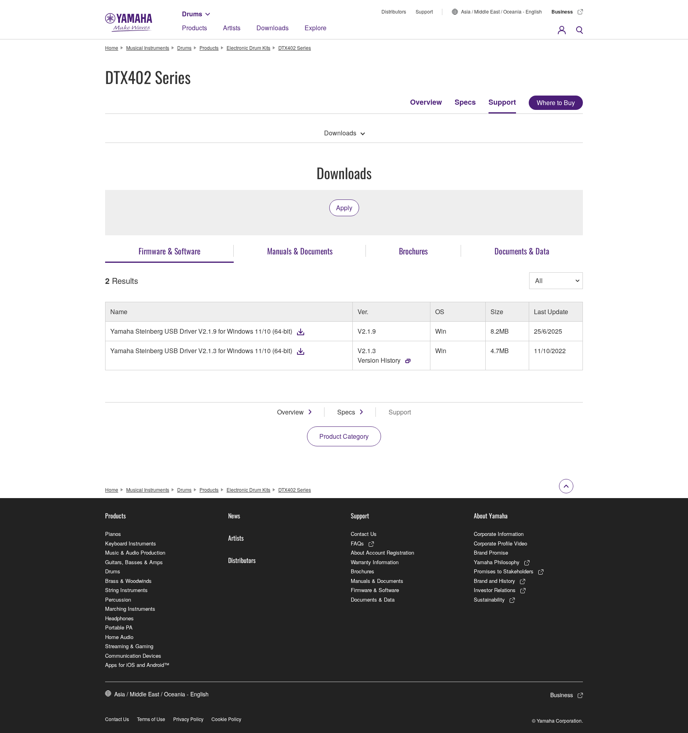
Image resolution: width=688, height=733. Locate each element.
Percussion (118, 599)
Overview (426, 102)
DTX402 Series (294, 47)
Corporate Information (499, 534)
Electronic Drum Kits (248, 47)
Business (562, 11)
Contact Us (364, 534)
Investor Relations (495, 590)
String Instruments (126, 590)
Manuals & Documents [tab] (299, 251)
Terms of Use (151, 718)
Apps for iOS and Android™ (137, 664)
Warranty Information (375, 562)
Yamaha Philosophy (497, 562)
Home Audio (119, 637)
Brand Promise (491, 552)
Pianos (113, 534)
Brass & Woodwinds (128, 580)
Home (111, 47)
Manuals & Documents (377, 580)
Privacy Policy (188, 718)
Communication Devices (133, 655)
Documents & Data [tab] (521, 251)
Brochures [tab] (413, 251)
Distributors (393, 11)
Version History (379, 360)
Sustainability (489, 599)
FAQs (357, 543)
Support (424, 11)
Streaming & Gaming (129, 646)
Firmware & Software (375, 590)
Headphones (119, 618)
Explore (315, 27)
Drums (192, 13)
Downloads (272, 27)
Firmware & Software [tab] (169, 251)
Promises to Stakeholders (504, 571)
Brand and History (494, 580)
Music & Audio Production (135, 552)
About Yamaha (491, 515)
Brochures (362, 571)
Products (194, 27)
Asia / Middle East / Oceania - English (501, 11)
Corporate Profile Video (500, 543)
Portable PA (119, 627)
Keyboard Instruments (130, 543)
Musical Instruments (147, 47)
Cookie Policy (226, 718)
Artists (231, 27)
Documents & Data (373, 599)
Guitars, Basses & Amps (134, 562)
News (234, 515)
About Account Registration (382, 552)
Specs (465, 102)
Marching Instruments (130, 608)
